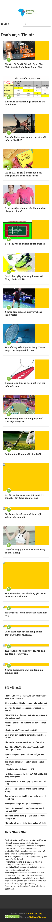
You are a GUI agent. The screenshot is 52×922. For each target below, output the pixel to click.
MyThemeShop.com (38, 917)
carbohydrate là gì (13, 878)
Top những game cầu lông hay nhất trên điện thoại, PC (24, 420)
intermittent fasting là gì (16, 862)
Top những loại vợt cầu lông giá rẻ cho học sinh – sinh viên (25, 595)
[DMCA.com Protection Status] (12, 917)
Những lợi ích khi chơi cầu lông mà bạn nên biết (24, 671)
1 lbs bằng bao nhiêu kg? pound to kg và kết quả (25, 103)
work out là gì (11, 856)
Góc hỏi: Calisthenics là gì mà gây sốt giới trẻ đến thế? (25, 138)
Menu (6, 24)
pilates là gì (10, 851)
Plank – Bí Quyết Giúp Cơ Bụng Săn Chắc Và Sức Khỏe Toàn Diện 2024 (24, 65)
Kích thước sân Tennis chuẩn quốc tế (25, 243)
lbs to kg (9, 846)
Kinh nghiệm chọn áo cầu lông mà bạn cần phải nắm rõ (25, 209)
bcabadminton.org (34, 913)
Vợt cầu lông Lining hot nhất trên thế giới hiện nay (25, 384)
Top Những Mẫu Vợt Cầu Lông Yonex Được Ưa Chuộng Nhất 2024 (25, 349)
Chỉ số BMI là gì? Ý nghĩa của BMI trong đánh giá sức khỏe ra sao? (23, 174)
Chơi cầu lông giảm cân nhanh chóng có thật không (25, 551)
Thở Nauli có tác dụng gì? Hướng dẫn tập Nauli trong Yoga (25, 652)
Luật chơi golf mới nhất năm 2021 (23, 454)
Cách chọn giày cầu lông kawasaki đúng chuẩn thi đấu (24, 278)
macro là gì (10, 873)
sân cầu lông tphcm (22, 840)
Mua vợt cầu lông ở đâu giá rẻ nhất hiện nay (26, 614)
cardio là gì (10, 867)
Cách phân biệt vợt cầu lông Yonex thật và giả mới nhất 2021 (24, 633)
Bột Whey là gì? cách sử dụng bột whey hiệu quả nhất (23, 515)
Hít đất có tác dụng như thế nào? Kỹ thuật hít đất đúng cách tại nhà (24, 496)
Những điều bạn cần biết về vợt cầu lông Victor (23, 313)
